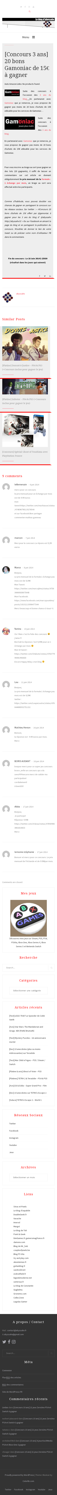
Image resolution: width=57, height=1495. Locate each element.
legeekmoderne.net (23, 1277)
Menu (25, 37)
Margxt (17, 1226)
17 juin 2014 (27, 806)
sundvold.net (19, 1269)
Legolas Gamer (20, 1301)
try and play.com (21, 1258)
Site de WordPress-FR (12, 1391)
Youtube (13, 1145)
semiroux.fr (19, 1281)
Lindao (5, 1407)
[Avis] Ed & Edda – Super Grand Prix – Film (28, 1085)
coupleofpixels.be (22, 1250)
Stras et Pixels (20, 1206)
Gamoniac (9, 103)
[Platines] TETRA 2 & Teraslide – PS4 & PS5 (28, 1078)
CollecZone (19, 1297)
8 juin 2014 (28, 567)
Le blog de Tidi (20, 1230)
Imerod (17, 1222)
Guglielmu (18, 1289)
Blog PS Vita (19, 1254)
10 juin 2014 (29, 629)
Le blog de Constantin (23, 1285)
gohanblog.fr (19, 1266)
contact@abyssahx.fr (16, 1330)
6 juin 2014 (34, 484)
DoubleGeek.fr (20, 1214)
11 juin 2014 (26, 682)
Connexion (7, 1370)
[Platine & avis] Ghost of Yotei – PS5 (25, 1071)
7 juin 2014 (30, 538)
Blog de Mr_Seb (21, 1246)
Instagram (13, 1138)
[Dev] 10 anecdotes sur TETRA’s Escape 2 (27, 1092)
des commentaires (13, 1384)
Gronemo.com (20, 1293)
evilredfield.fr (20, 1273)
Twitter (12, 1123)
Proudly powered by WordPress (19, 1475)
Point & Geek (19, 1234)
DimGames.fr (19, 1238)
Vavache (17, 1218)
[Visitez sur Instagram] (14, 1342)
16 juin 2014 (38, 727)
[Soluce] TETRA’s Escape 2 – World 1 (25, 1100)
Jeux (11, 1152)
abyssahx (20, 293)
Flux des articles (11, 1377)
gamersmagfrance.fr (35, 1238)
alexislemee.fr (20, 1262)
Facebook (13, 1130)
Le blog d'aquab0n (22, 1210)
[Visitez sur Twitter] (4, 1342)
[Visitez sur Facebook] (9, 1342)
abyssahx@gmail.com (14, 1334)
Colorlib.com (28, 1481)
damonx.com (19, 1242)
